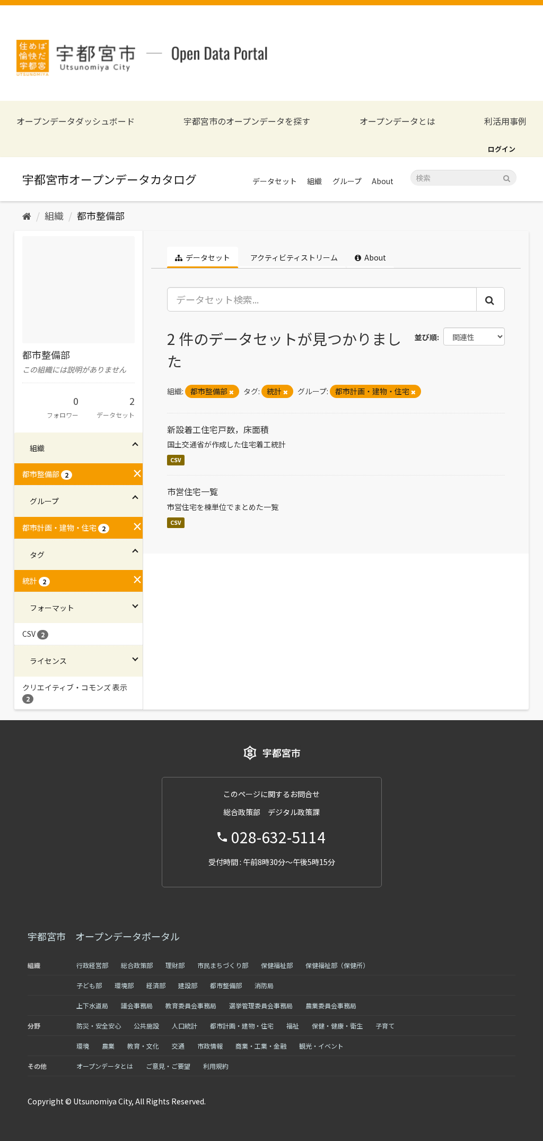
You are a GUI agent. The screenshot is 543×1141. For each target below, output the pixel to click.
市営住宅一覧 (192, 491)
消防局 (264, 985)
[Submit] (506, 176)
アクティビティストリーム (293, 257)
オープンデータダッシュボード (75, 121)
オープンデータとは (397, 121)
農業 (108, 1045)
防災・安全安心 (98, 1025)
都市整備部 (101, 215)
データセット (274, 181)
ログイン (501, 149)
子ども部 (89, 985)
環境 (82, 1045)
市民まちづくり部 (222, 965)
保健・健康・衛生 (337, 1025)
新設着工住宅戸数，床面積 (218, 429)
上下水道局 (92, 1005)
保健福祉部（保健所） (337, 965)
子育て (385, 1025)
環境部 (124, 985)
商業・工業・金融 (260, 1045)
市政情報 (210, 1045)
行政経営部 (92, 965)
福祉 (292, 1025)
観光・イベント (321, 1045)
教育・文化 (143, 1045)
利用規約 (216, 1065)
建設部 (187, 985)
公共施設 (146, 1025)
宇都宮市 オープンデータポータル (104, 936)
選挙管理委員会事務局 (261, 1005)
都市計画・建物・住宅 (242, 1025)
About (382, 181)
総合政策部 (137, 965)
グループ (347, 181)
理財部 (175, 965)
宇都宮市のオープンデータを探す (246, 121)
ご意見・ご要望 (168, 1065)
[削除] (231, 391)
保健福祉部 (277, 965)
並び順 (426, 337)
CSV (175, 460)
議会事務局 (137, 1005)
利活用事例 (505, 121)
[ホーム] (26, 215)
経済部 (155, 985)
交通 (178, 1045)
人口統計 (184, 1025)
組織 (314, 181)
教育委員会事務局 (190, 1005)
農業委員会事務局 (330, 1005)
